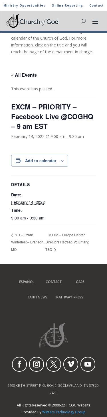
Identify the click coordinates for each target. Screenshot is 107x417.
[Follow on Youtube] (87, 364)
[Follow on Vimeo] (70, 364)
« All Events (24, 75)
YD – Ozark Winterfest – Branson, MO (27, 242)
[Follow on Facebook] (19, 364)
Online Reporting (67, 5)
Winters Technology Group (64, 412)
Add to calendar (40, 160)
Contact (96, 5)
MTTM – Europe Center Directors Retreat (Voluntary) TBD (67, 242)
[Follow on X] (53, 364)
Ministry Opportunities (24, 5)
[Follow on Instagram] (36, 364)
